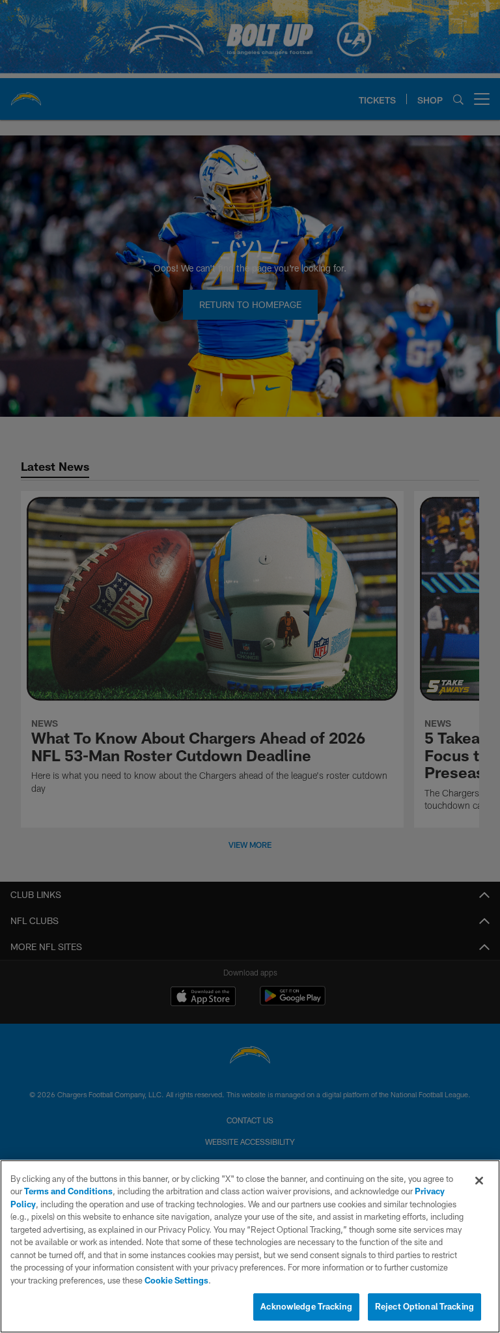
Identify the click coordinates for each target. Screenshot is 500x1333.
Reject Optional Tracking (424, 1306)
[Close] (479, 1180)
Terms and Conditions (68, 1191)
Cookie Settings (176, 1280)
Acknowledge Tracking (306, 1306)
